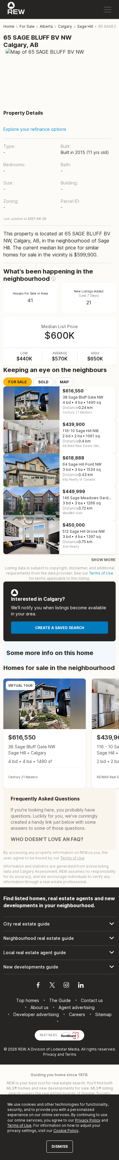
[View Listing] (44, 733)
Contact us (92, 1000)
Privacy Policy (87, 1120)
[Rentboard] (70, 1034)
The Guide (60, 1000)
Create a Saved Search (59, 627)
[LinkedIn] (81, 986)
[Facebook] (38, 986)
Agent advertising (77, 1007)
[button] (53, 279)
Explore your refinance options (34, 129)
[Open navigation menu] (107, 9)
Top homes (27, 1000)
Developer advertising (36, 1014)
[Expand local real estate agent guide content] (59, 953)
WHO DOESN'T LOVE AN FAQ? (47, 839)
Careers (77, 1014)
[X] (52, 986)
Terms (70, 1054)
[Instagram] (66, 986)
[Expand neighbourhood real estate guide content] (59, 938)
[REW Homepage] (16, 9)
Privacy (49, 1054)
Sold (43, 382)
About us (40, 1007)
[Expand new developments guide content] (59, 967)
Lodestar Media (65, 1049)
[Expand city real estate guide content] (59, 924)
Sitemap (103, 1014)
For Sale (17, 382)
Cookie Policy (65, 1130)
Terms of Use (101, 573)
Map (64, 382)
